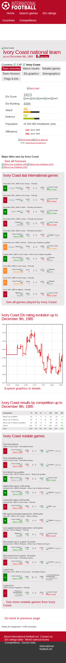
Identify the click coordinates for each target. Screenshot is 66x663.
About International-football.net (21, 636)
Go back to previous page (22, 618)
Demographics (51, 73)
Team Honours (11, 73)
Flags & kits (11, 78)
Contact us (46, 636)
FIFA (27, 134)
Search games (28, 13)
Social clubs (29, 642)
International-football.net (47, 647)
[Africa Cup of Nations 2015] (41, 164)
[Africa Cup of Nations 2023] (15, 167)
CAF (19, 64)
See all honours (15, 161)
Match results (31, 68)
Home (10, 13)
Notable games (51, 68)
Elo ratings (49, 13)
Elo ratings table (14, 639)
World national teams (37, 639)
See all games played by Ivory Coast (31, 302)
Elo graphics (31, 73)
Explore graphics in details (22, 388)
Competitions (28, 20)
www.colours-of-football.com (35, 143)
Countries (8, 20)
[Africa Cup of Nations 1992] (15, 164)
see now (44, 57)
